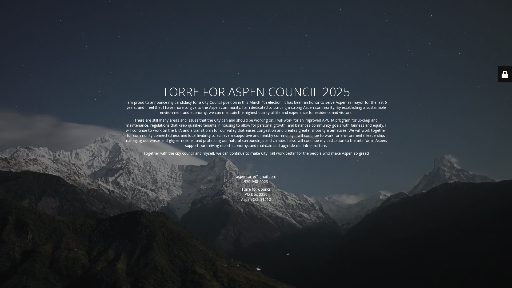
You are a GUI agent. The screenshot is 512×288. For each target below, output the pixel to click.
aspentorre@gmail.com (256, 176)
